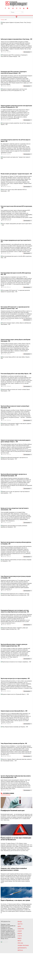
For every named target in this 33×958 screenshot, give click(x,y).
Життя (20, 924)
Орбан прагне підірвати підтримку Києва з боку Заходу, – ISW (16, 39)
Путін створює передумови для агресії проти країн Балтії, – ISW (16, 241)
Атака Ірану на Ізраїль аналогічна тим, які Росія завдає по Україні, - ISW (15, 140)
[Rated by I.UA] (4, 942)
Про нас (20, 943)
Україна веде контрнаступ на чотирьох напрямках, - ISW (15, 678)
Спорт (20, 931)
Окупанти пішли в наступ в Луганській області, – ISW (14, 711)
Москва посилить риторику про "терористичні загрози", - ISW (16, 174)
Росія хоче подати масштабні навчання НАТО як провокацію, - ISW (16, 207)
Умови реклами (23, 945)
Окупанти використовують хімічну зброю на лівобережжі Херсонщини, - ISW (15, 340)
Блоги (20, 933)
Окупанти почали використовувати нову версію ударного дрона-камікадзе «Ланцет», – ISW (15, 441)
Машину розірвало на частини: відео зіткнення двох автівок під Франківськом (16, 839)
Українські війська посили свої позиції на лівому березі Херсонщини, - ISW (15, 406)
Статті (20, 936)
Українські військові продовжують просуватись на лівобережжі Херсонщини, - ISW (14, 475)
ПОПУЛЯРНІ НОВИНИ (8, 793)
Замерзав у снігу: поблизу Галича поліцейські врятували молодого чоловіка (14, 869)
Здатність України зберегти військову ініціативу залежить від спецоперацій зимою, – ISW (16, 776)
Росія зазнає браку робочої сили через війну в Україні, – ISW (16, 373)
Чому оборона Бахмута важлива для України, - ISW (14, 743)
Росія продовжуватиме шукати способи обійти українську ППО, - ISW (16, 273)
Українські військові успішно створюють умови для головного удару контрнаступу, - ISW (14, 645)
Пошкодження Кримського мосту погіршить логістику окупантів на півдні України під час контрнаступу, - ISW (15, 611)
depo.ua (20, 950)
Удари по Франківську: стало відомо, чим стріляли (15, 900)
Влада (20, 921)
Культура (21, 929)
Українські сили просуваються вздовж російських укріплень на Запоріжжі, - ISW (16, 543)
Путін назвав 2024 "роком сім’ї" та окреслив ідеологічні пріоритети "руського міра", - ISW (15, 307)
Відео (19, 938)
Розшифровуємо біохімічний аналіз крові (12, 810)
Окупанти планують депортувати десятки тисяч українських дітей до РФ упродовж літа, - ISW (16, 106)
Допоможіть (22, 948)
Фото (19, 940)
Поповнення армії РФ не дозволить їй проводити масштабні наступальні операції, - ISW (14, 72)
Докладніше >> (28, 52)
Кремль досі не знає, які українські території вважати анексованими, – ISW (14, 509)
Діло (19, 926)
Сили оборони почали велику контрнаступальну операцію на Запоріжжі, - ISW (16, 577)
